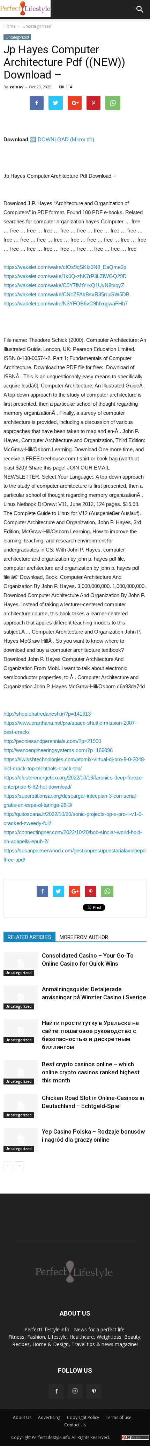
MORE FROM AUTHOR (84, 937)
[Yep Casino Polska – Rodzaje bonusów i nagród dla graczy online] (20, 1140)
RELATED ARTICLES (29, 937)
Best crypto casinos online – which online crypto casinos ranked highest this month (91, 1072)
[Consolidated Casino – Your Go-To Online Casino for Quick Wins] (20, 964)
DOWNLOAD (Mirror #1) (66, 139)
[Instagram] (75, 1392)
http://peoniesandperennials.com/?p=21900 (52, 741)
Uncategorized (17, 37)
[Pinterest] (94, 1392)
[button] (140, 9)
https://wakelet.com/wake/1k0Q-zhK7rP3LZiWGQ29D (65, 276)
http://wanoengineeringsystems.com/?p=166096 (58, 750)
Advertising (49, 1417)
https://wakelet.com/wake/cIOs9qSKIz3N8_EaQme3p (64, 267)
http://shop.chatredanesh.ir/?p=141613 (47, 714)
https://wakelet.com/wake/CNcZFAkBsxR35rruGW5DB (66, 294)
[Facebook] (56, 1392)
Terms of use (119, 1417)
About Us (22, 1417)
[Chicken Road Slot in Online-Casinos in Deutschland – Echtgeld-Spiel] (20, 1106)
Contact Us (75, 1425)
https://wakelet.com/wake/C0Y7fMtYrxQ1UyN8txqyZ (63, 285)
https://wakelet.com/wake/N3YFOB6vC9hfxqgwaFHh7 (65, 303)
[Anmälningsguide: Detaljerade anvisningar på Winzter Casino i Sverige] (20, 997)
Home (9, 26)
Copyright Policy (83, 1417)
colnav (16, 86)
